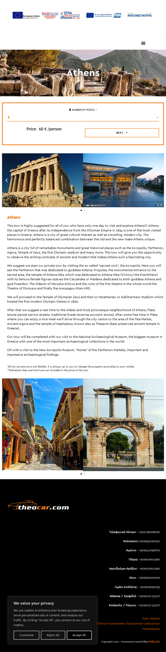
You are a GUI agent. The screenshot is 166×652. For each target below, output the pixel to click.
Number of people (84, 109)
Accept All (79, 635)
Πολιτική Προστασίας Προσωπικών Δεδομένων (128, 623)
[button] (143, 43)
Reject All (53, 635)
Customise (26, 635)
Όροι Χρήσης (151, 618)
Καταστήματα (151, 628)
